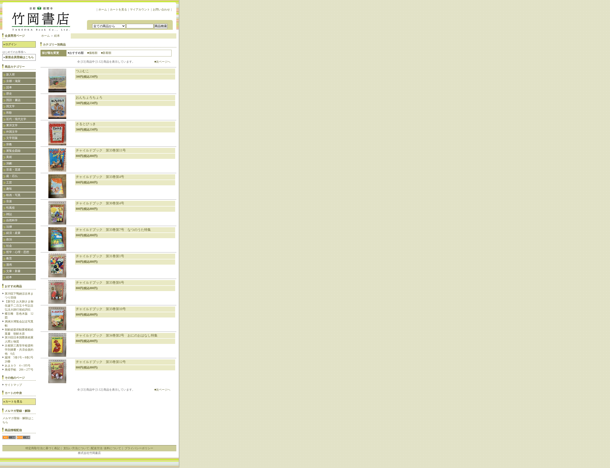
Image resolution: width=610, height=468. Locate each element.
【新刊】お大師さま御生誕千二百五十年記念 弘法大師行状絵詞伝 (20, 305)
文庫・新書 (13, 271)
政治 (9, 239)
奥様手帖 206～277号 (19, 369)
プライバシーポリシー (139, 448)
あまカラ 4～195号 (17, 365)
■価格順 (92, 53)
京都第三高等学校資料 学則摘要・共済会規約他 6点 (20, 349)
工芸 (9, 182)
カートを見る (118, 9)
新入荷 (10, 74)
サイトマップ (13, 385)
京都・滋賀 (13, 81)
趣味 (9, 188)
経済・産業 (13, 233)
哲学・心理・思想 (17, 252)
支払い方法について (76, 448)
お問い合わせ (161, 9)
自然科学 (12, 220)
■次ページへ (162, 61)
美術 (9, 157)
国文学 (10, 106)
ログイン (11, 44)
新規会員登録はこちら (19, 57)
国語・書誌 (13, 100)
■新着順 (106, 53)
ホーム (102, 9)
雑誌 (9, 214)
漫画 (9, 264)
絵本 (9, 277)
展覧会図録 (13, 150)
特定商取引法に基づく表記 (42, 448)
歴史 (9, 93)
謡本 (9, 87)
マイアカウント (140, 9)
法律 (9, 226)
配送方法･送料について (106, 448)
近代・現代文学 (16, 119)
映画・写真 (13, 195)
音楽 (9, 201)
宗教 (9, 144)
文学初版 (12, 138)
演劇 (9, 163)
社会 (9, 245)
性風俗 (10, 207)
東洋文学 (12, 125)
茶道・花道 (13, 169)
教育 (9, 258)
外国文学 (12, 131)
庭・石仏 (12, 176)
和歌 (9, 112)
